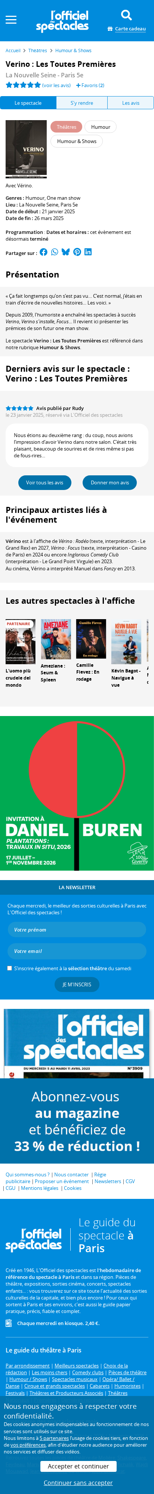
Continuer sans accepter (78, 1483)
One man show (63, 197)
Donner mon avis (110, 482)
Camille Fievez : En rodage (87, 672)
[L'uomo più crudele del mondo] (21, 641)
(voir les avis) (56, 85)
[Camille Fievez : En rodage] (91, 638)
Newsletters (108, 1181)
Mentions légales (39, 1188)
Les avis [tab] (130, 102)
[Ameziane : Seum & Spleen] (56, 638)
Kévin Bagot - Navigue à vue (126, 678)
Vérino (13, 541)
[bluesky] (66, 253)
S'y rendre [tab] (82, 102)
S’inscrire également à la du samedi (72, 968)
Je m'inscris (77, 984)
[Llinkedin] (88, 253)
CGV (130, 1181)
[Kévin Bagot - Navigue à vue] (126, 641)
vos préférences (28, 1444)
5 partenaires (54, 1438)
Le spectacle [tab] (28, 102)
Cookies (72, 1188)
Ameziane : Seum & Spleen (53, 673)
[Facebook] (43, 253)
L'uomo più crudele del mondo (18, 678)
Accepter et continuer (78, 1466)
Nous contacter (71, 1174)
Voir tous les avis (44, 482)
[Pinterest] (77, 253)
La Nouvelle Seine (38, 204)
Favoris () (92, 85)
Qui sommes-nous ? (28, 1174)
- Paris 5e (44, 75)
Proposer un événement (62, 1181)
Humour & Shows (60, 347)
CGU (10, 1188)
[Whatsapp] (54, 253)
